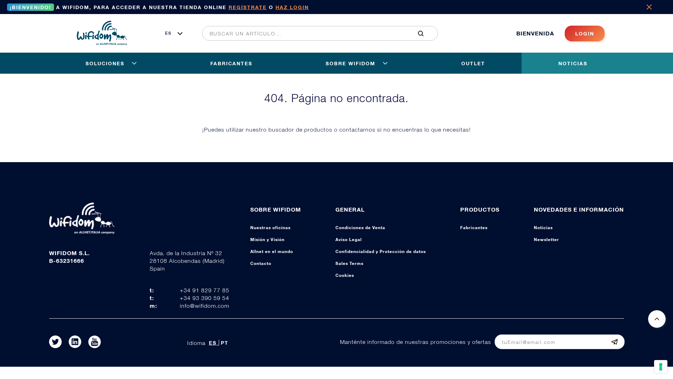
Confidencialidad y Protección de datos (380, 251)
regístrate (248, 7)
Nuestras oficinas (270, 227)
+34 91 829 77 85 (204, 290)
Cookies (344, 275)
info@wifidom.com (204, 305)
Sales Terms (349, 263)
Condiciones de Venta (360, 227)
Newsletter (546, 239)
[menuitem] (316, 33)
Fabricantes (474, 227)
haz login (292, 7)
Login (584, 33)
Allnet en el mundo (271, 251)
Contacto (260, 263)
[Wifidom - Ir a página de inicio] (102, 43)
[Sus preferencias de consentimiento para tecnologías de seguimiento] (660, 366)
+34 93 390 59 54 (204, 298)
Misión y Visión (267, 239)
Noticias (543, 227)
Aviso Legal (348, 239)
